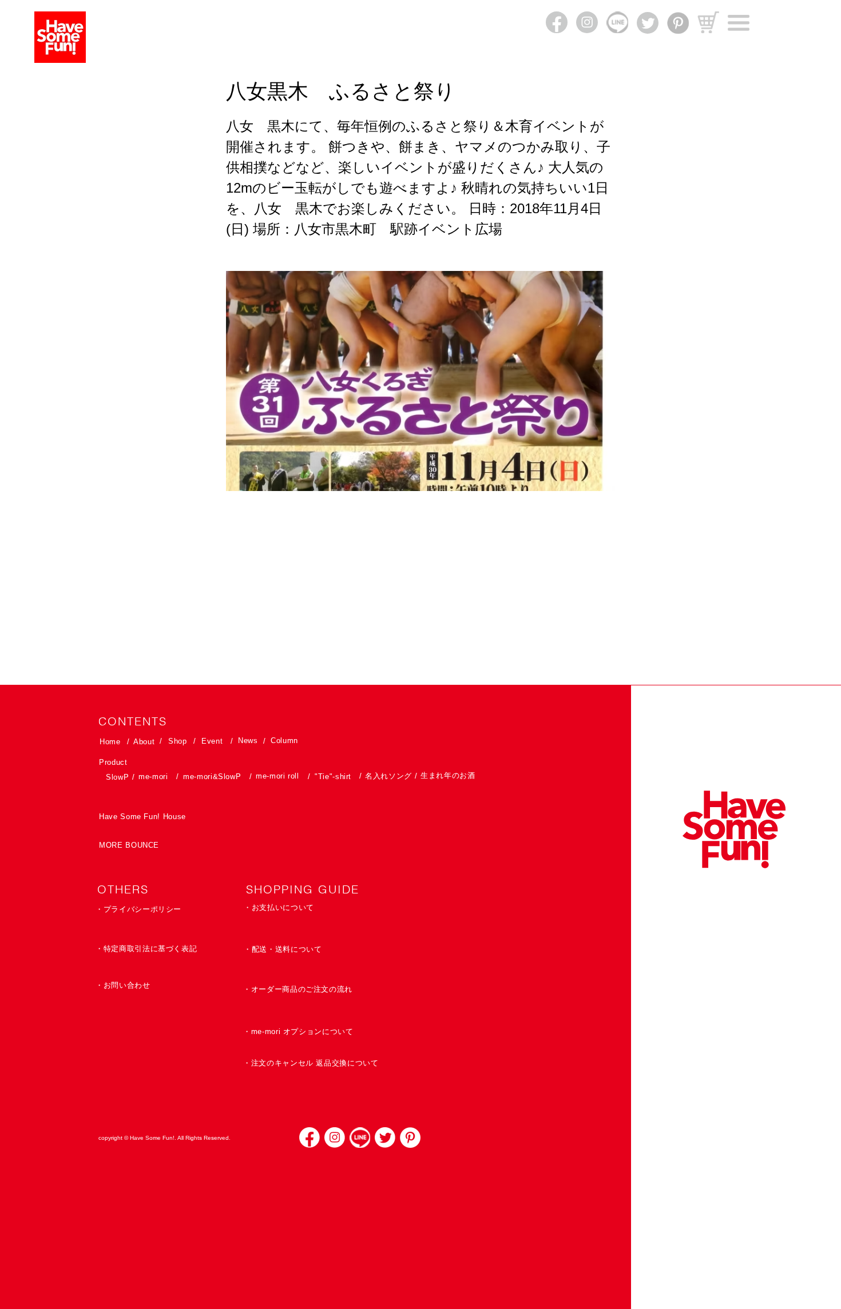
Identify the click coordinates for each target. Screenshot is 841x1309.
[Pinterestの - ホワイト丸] (410, 1137)
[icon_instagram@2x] (334, 1137)
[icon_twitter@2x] (385, 1137)
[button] (738, 23)
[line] (360, 1137)
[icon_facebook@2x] (309, 1137)
